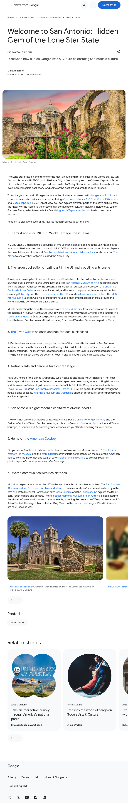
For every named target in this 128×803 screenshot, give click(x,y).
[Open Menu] (8, 5)
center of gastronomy (92, 419)
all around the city (72, 309)
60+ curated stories (73, 199)
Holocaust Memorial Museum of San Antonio (74, 495)
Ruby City (23, 294)
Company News (26, 17)
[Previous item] (11, 600)
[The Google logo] (13, 766)
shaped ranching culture (71, 457)
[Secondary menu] (93, 5)
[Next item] (19, 600)
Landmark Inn (89, 492)
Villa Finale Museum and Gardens (52, 392)
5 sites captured (21, 203)
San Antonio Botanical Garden (52, 389)
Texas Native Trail (17, 389)
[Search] (84, 5)
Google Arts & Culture (102, 195)
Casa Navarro (64, 492)
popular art (109, 286)
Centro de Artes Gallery (21, 290)
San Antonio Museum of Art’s (82, 283)
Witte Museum (50, 454)
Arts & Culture (73, 17)
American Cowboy (43, 439)
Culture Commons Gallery (91, 294)
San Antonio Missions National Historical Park (69, 252)
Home (10, 17)
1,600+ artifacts (95, 199)
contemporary (34, 461)
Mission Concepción (20, 586)
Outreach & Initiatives (50, 17)
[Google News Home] (26, 5)
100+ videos (111, 199)
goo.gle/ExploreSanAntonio (75, 210)
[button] (109, 5)
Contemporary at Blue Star (55, 294)
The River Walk (21, 332)
